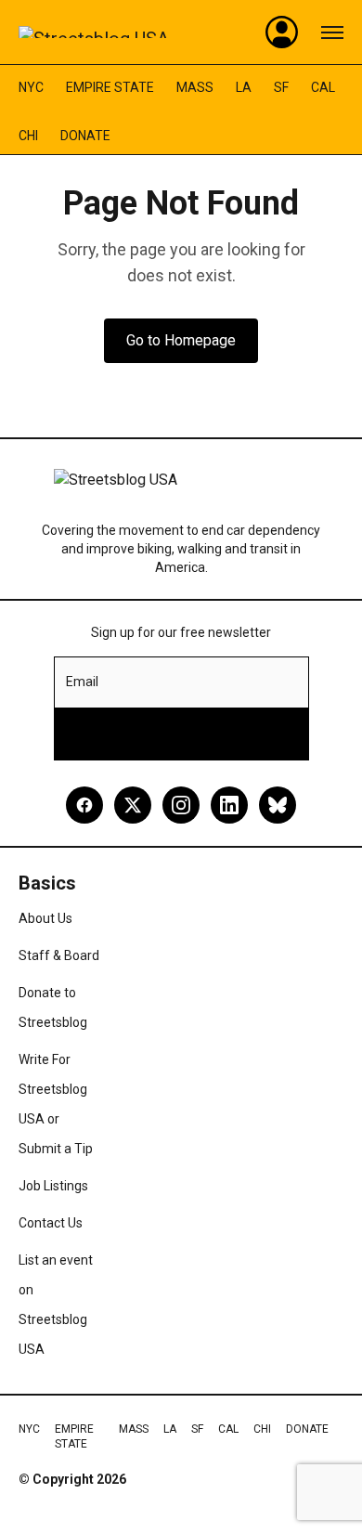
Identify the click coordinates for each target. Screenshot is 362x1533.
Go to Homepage (181, 340)
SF (281, 87)
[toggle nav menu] (332, 32)
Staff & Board (59, 955)
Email (82, 681)
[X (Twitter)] (132, 805)
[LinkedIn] (229, 805)
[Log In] (282, 32)
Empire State (110, 87)
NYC (31, 87)
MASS (194, 87)
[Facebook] (84, 805)
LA (244, 87)
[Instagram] (181, 805)
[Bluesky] (277, 805)
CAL (323, 87)
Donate (85, 135)
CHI (28, 135)
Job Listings (53, 1185)
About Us (45, 918)
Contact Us (51, 1222)
